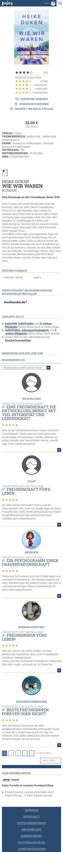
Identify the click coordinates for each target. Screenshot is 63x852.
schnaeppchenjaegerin (35, 330)
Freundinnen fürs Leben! (24, 637)
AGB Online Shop (31, 829)
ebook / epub (14, 277)
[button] (50, 3)
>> (32, 753)
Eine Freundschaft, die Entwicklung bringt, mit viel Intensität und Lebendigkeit (29, 412)
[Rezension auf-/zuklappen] (59, 450)
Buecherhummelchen (18, 340)
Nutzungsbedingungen (31, 822)
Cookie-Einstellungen (32, 848)
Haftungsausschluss (31, 842)
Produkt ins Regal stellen (34, 108)
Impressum (31, 809)
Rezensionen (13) (13, 360)
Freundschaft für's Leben (26, 491)
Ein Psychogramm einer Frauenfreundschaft (30, 562)
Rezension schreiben (34, 104)
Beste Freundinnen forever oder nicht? (25, 711)
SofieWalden (26, 323)
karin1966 (11, 323)
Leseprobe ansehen (34, 99)
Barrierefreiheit (31, 835)
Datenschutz (31, 816)
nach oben (48, 760)
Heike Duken (15, 181)
